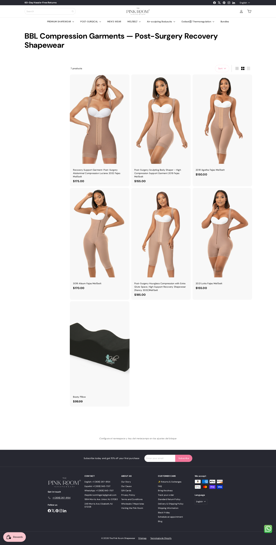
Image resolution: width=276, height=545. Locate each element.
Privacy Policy (128, 495)
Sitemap (142, 538)
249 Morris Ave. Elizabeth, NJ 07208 (98, 505)
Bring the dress (165, 490)
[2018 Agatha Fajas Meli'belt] (222, 127)
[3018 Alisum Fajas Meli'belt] (100, 240)
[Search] (73, 11)
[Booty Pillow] (100, 353)
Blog (160, 521)
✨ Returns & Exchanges (169, 481)
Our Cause (126, 486)
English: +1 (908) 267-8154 (97, 481)
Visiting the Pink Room (132, 508)
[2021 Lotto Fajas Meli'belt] (222, 240)
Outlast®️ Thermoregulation (196, 21)
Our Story (126, 481)
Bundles (225, 21)
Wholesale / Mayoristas (132, 503)
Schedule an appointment (170, 516)
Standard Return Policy (169, 499)
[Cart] (249, 11)
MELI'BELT (132, 21)
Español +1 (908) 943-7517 (97, 486)
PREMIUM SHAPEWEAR (59, 21)
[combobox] (50, 11)
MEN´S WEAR (114, 21)
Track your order (166, 495)
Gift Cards (126, 490)
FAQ (160, 486)
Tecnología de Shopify (161, 538)
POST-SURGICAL (89, 21)
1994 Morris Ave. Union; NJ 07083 (101, 499)
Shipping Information (168, 508)
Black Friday (164, 512)
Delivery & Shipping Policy (170, 503)
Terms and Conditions (132, 499)
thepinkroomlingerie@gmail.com (100, 495)
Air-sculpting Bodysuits (159, 21)
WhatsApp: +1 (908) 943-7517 (99, 490)
